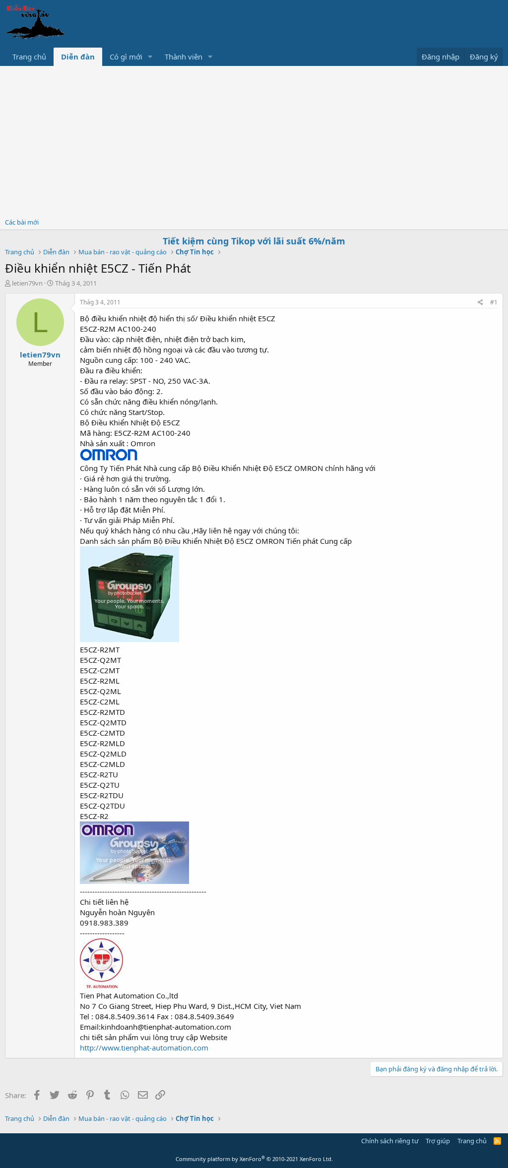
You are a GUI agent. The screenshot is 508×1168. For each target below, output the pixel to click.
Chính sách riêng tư (390, 1140)
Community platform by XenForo (254, 1159)
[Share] (480, 302)
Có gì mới (126, 56)
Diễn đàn (78, 56)
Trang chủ (29, 56)
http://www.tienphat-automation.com (144, 1047)
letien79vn (27, 283)
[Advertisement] (254, 140)
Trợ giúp (438, 1140)
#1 (494, 302)
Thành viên (183, 56)
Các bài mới (22, 222)
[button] (150, 57)
